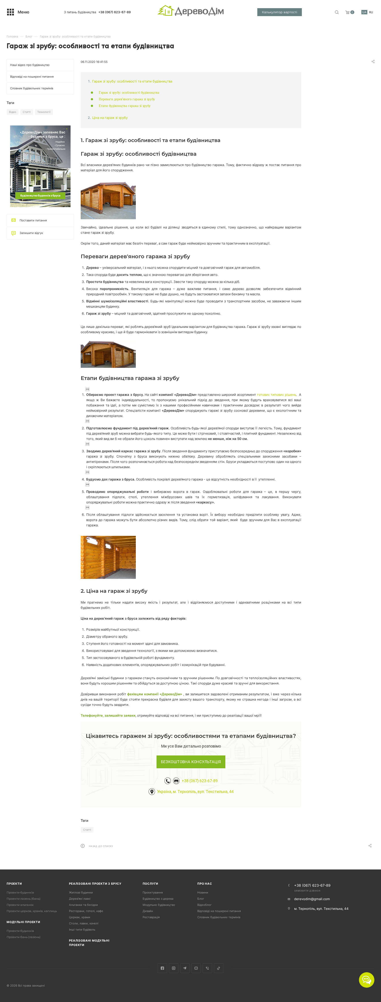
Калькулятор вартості (279, 12)
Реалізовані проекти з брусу (95, 883)
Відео (12, 112)
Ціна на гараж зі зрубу (110, 118)
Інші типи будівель (82, 929)
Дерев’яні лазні (79, 898)
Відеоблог (204, 905)
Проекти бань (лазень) (23, 937)
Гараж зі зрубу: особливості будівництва (129, 92)
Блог (200, 898)
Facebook (162, 968)
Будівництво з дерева (158, 898)
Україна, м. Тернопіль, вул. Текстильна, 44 (195, 791)
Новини (202, 892)
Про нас (204, 883)
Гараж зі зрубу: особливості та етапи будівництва (132, 81)
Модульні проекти (23, 922)
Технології (43, 112)
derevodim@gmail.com (312, 899)
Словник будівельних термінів (218, 917)
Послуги (151, 883)
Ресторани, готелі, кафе (86, 911)
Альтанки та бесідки (83, 905)
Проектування (153, 892)
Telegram (185, 968)
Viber (207, 968)
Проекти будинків (20, 892)
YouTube (196, 968)
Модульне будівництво (159, 905)
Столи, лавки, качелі (83, 923)
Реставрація (151, 917)
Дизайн (148, 911)
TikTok (218, 968)
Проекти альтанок (20, 905)
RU (371, 12)
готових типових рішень (276, 395)
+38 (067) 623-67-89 (114, 12)
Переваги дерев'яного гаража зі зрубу (127, 99)
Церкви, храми (79, 917)
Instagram (173, 968)
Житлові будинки (81, 892)
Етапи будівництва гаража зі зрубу (125, 106)
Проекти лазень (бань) (23, 898)
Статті (87, 829)
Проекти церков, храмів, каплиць (32, 911)
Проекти (14, 883)
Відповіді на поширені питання (219, 911)
